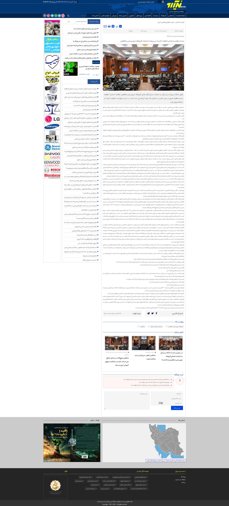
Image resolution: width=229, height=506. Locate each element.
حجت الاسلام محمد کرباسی (138, 488)
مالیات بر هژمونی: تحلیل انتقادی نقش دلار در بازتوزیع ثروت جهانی (80, 57)
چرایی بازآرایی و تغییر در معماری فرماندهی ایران (82, 45)
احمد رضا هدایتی (92, 481)
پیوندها (183, 476)
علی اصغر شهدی (90, 488)
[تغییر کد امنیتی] (162, 403)
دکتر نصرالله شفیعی (85, 477)
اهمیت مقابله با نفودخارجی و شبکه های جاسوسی (141, 1)
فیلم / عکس (94, 420)
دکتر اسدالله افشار (102, 477)
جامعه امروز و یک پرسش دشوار (87, 49)
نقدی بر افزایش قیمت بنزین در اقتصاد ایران (83, 53)
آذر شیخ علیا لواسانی (119, 488)
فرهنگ (163, 15)
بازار (68, 21)
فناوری (131, 15)
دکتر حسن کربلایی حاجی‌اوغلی (121, 477)
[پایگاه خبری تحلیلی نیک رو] (176, 5)
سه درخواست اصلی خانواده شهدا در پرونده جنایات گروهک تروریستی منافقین (109, 26)
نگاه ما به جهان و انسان (90, 37)
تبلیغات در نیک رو (180, 479)
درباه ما (183, 482)
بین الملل (139, 15)
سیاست (155, 15)
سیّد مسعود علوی (141, 484)
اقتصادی (148, 15)
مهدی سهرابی (104, 488)
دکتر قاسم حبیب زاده (109, 481)
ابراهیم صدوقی (124, 481)
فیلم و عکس (105, 15)
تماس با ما (95, 15)
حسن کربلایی (94, 484)
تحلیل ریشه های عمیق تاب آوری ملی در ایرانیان (82, 32)
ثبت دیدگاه (177, 408)
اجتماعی (171, 15)
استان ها (181, 420)
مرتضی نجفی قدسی (140, 481)
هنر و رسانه (123, 15)
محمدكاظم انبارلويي (140, 477)
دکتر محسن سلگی (125, 484)
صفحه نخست (180, 15)
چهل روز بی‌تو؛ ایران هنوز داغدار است (85, 28)
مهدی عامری (78, 481)
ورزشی (114, 15)
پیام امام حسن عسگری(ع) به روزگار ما (85, 41)
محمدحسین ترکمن (109, 484)
